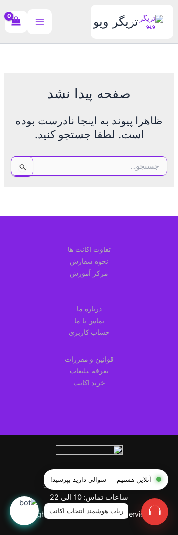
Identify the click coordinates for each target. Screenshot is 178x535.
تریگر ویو (115, 21)
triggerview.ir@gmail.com (89, 473)
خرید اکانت (89, 382)
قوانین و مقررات (89, 359)
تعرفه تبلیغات (89, 371)
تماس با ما (89, 320)
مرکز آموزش (89, 273)
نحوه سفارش (89, 261)
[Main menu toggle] (39, 22)
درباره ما (89, 308)
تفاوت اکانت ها (89, 249)
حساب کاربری (89, 332)
